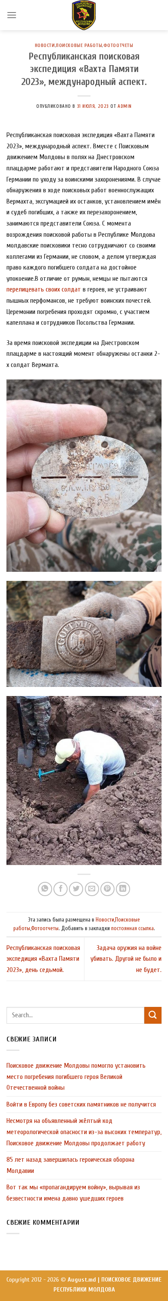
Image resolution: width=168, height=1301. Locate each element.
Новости (45, 45)
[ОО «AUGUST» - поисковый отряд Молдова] (84, 15)
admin (125, 106)
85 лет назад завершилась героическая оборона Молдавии (70, 1165)
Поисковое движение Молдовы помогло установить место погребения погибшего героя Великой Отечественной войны (76, 1076)
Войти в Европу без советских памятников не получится (81, 1104)
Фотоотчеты (118, 45)
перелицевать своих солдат (43, 289)
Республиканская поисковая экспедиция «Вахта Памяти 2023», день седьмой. (43, 959)
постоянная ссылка (132, 928)
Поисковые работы (79, 45)
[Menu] (11, 14)
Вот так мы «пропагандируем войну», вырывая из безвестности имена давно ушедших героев (73, 1192)
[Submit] (153, 1015)
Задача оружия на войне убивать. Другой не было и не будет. (126, 959)
